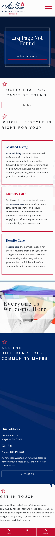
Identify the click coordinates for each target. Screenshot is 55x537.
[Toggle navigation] (48, 8)
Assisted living (13, 153)
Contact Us (27, 474)
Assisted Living (17, 147)
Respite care (12, 247)
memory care (17, 204)
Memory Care (16, 193)
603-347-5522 (17, 452)
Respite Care (15, 240)
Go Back (27, 105)
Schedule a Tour (27, 56)
